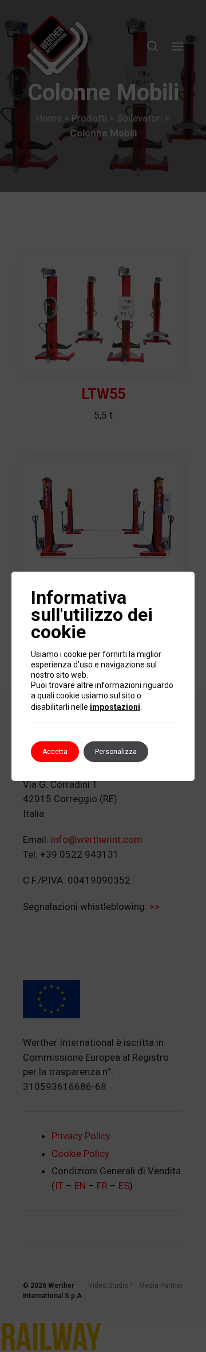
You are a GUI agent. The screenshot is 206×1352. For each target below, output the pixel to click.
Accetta (55, 752)
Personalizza (116, 752)
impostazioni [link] (115, 707)
